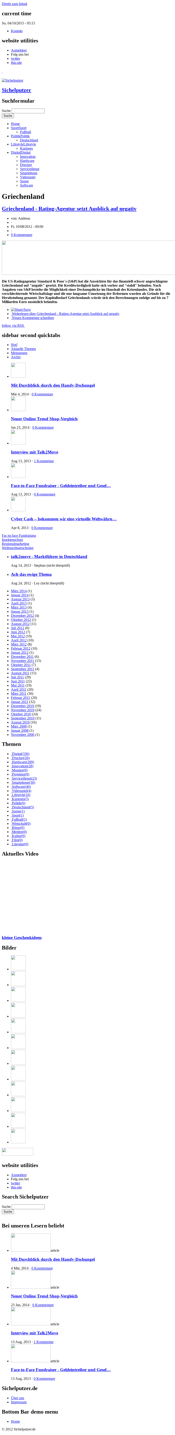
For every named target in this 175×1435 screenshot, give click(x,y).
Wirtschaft (21, 823)
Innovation (28, 156)
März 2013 (19, 607)
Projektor (20, 774)
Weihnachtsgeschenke (17, 548)
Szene (24, 181)
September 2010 (22, 718)
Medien (19, 832)
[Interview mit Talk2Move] (92, 995)
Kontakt (17, 31)
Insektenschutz (12, 540)
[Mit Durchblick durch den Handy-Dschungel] (92, 963)
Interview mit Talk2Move (34, 452)
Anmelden (18, 50)
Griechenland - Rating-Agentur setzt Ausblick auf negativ (69, 209)
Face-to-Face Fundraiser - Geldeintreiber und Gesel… (61, 485)
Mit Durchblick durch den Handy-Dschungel (53, 385)
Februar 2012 (20, 648)
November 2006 (22, 735)
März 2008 (19, 726)
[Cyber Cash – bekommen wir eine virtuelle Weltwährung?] (92, 1026)
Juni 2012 (18, 632)
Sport (18, 128)
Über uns (17, 1398)
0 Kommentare (21, 235)
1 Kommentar (44, 461)
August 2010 (20, 722)
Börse (18, 828)
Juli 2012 (17, 628)
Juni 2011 (18, 681)
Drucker (26, 165)
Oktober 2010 (21, 714)
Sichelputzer (16, 90)
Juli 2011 (17, 677)
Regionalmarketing (15, 544)
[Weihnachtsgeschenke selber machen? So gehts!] (92, 1121)
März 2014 (19, 591)
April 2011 (18, 689)
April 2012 (19, 640)
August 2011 (20, 673)
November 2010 (22, 710)
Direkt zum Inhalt (14, 4)
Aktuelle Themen (23, 349)
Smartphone (28, 173)
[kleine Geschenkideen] (92, 1089)
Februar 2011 (20, 698)
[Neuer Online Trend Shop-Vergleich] (92, 979)
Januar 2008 (19, 730)
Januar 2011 (19, 702)
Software (26, 185)
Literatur (20, 844)
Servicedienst (29, 169)
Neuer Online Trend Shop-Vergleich (44, 418)
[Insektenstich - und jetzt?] (92, 1058)
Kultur (18, 836)
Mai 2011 (18, 685)
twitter (15, 58)
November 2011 (22, 661)
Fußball (25, 132)
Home (15, 124)
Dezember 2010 (22, 706)
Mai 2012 (18, 636)
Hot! (14, 345)
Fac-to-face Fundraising (19, 535)
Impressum (19, 1402)
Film (17, 840)
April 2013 (19, 603)
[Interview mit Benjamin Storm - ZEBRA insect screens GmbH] (92, 1042)
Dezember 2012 (22, 616)
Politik (20, 136)
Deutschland (29, 140)
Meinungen (19, 353)
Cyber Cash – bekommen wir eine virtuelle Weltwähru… (64, 518)
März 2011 (18, 693)
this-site (16, 63)
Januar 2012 (19, 652)
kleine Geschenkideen (22, 937)
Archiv (16, 357)
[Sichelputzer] (12, 80)
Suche (7, 111)
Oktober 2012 (21, 620)
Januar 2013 (19, 611)
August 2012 (20, 624)
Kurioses (26, 148)
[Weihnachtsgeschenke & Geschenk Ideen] (92, 1105)
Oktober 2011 (21, 665)
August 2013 (20, 599)
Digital (21, 152)
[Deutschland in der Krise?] (92, 1136)
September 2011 (22, 669)
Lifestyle (23, 144)
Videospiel (27, 177)
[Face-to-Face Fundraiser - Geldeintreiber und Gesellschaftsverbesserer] (92, 1010)
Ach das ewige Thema (31, 574)
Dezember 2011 (22, 657)
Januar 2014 (19, 595)
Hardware (27, 161)
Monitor (20, 770)
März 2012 (19, 644)
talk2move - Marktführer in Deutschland (49, 556)
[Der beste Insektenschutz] (92, 1073)
